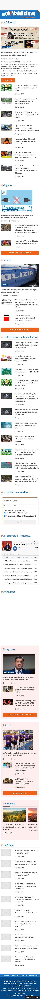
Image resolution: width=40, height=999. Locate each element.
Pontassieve (7, 47)
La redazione (24, 975)
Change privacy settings (32, 997)
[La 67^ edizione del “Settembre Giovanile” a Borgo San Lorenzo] (8, 780)
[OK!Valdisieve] (20, 14)
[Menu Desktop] (3, 14)
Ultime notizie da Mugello (20, 253)
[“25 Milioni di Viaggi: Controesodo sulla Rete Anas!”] (6, 912)
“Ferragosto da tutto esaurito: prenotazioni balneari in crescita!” (25, 923)
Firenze (5, 284)
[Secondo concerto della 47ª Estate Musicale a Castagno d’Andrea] (6, 438)
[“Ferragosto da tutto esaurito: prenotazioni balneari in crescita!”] (6, 923)
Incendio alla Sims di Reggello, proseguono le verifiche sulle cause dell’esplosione (25, 141)
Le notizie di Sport (20, 793)
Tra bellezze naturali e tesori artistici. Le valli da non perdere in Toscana (14, 826)
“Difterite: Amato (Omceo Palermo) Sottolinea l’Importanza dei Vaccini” (27, 899)
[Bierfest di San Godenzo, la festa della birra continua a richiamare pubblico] (6, 87)
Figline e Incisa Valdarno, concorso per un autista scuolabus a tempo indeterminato (27, 128)
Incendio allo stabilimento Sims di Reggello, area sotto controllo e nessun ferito (26, 412)
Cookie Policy (14, 975)
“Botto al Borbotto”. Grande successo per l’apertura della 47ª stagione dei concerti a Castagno (26, 479)
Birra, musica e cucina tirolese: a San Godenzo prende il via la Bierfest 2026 (26, 382)
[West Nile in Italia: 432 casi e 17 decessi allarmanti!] (6, 852)
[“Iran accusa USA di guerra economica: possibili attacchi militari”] (6, 959)
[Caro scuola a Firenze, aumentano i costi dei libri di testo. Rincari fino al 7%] (6, 317)
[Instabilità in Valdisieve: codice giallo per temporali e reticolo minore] (6, 425)
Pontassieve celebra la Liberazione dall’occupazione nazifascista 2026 (25, 358)
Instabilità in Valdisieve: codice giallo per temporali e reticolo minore (26, 425)
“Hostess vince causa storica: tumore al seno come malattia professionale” (25, 886)
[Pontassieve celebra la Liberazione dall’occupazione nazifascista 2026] (6, 358)
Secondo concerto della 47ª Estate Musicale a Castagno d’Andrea (24, 438)
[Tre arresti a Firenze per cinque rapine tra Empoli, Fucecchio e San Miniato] (20, 275)
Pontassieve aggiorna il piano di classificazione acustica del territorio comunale (26, 101)
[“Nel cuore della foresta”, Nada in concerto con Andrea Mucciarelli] (6, 371)
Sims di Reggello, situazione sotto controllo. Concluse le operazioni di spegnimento (26, 345)
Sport (6, 748)
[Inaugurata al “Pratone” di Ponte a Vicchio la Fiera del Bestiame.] (6, 243)
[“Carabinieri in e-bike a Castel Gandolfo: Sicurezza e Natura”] (6, 863)
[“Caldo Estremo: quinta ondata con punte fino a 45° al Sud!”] (6, 937)
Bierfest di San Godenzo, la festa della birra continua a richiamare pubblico (26, 87)
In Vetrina (9, 803)
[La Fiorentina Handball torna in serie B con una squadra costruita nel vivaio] (20, 740)
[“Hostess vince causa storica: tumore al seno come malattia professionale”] (6, 885)
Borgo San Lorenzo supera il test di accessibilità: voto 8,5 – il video (26, 689)
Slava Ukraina (9, 672)
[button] (38, 14)
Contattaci (6, 975)
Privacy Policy (33, 975)
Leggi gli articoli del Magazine (20, 715)
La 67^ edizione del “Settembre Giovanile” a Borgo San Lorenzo (24, 781)
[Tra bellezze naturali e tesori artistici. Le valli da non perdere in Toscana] (14, 815)
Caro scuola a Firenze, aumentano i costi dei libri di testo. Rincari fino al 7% (25, 318)
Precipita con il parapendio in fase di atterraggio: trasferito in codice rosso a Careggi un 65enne (27, 465)
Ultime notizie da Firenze (20, 330)
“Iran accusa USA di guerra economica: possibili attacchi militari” (25, 959)
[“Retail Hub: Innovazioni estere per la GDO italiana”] (6, 874)
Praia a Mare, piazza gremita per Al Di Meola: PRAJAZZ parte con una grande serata (25, 703)
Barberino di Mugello (10, 210)
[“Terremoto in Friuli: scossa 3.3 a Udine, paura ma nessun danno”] (6, 948)
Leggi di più (8, 80)
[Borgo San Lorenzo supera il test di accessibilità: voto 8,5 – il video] (8, 689)
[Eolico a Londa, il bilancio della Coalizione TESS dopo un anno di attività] (6, 114)
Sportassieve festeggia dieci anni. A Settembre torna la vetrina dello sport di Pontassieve (27, 452)
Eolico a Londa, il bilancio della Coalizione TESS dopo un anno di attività (26, 114)
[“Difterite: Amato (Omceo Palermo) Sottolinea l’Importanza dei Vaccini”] (6, 899)
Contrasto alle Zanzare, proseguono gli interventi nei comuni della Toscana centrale (25, 154)
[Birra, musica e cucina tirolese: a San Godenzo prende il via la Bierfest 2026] (6, 382)
